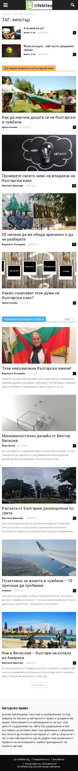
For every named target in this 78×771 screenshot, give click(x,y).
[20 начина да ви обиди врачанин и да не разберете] (39, 211)
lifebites (6, 590)
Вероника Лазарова (13, 244)
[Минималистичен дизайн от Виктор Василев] (39, 413)
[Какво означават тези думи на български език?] (39, 270)
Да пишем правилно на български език (28, 68)
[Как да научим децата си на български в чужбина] (39, 94)
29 (74, 185)
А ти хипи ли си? (34, 28)
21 (74, 244)
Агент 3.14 (29, 32)
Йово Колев (8, 445)
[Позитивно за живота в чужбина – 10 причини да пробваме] (39, 557)
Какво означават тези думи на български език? (30, 295)
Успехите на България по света (24, 319)
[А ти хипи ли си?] (11, 32)
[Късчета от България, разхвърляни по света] (39, 485)
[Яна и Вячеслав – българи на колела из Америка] (39, 630)
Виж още (38, 684)
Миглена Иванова (12, 185)
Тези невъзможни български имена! (36, 368)
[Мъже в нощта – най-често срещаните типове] (11, 50)
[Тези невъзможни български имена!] (39, 345)
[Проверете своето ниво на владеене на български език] (39, 153)
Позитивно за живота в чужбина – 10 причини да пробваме (37, 583)
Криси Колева (10, 127)
